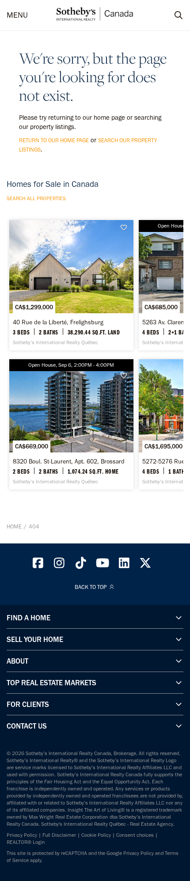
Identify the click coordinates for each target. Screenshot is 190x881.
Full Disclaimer (59, 835)
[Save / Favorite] (126, 227)
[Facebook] (38, 565)
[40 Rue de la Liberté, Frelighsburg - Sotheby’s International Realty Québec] (71, 285)
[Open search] (170, 15)
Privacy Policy (22, 835)
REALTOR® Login (26, 842)
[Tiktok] (80, 565)
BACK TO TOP (91, 587)
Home (14, 526)
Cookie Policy (96, 835)
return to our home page (54, 140)
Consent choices (135, 835)
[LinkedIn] (124, 565)
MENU (17, 15)
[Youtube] (102, 565)
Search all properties (36, 198)
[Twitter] (145, 565)
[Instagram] (59, 565)
